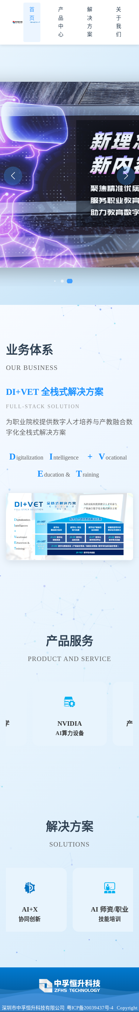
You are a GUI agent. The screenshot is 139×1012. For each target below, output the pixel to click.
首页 (31, 13)
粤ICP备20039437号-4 (90, 1008)
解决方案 (89, 22)
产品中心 (60, 22)
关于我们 (118, 22)
